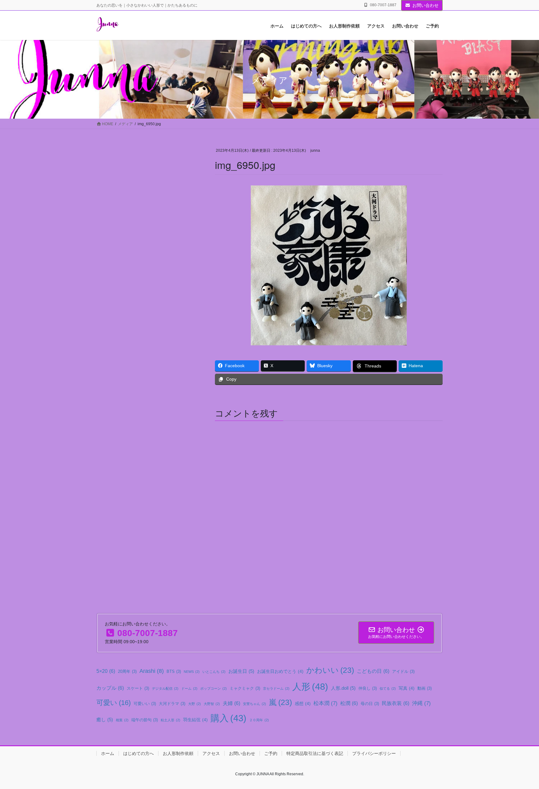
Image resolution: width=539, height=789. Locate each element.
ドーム (189, 688)
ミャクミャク (245, 688)
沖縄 (421, 703)
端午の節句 (144, 720)
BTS (174, 671)
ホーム (107, 753)
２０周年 (259, 720)
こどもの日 (373, 671)
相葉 (122, 720)
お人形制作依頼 (178, 753)
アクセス (211, 753)
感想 (303, 703)
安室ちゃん (254, 704)
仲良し (367, 688)
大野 (194, 704)
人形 (310, 686)
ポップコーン (213, 688)
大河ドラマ (172, 704)
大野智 (212, 704)
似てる (388, 688)
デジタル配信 (165, 688)
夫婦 (231, 703)
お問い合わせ (425, 5)
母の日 (370, 704)
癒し (104, 719)
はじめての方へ (138, 753)
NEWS (192, 671)
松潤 (349, 703)
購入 (228, 718)
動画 (424, 688)
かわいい (330, 670)
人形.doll (343, 688)
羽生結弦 (195, 719)
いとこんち (214, 671)
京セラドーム (276, 688)
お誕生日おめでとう (280, 671)
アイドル (403, 671)
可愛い (113, 703)
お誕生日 (241, 671)
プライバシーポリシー (374, 753)
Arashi (151, 671)
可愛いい (145, 704)
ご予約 (270, 753)
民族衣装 (395, 703)
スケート (138, 688)
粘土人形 (170, 720)
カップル (110, 688)
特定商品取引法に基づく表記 (314, 753)
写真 (407, 688)
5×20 (105, 671)
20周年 (127, 671)
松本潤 (325, 703)
